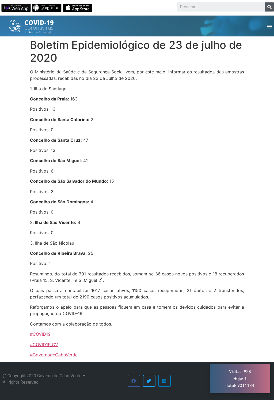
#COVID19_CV (44, 344)
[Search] (269, 7)
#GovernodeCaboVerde (54, 354)
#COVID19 (40, 334)
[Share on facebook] (134, 381)
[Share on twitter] (149, 381)
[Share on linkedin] (164, 381)
